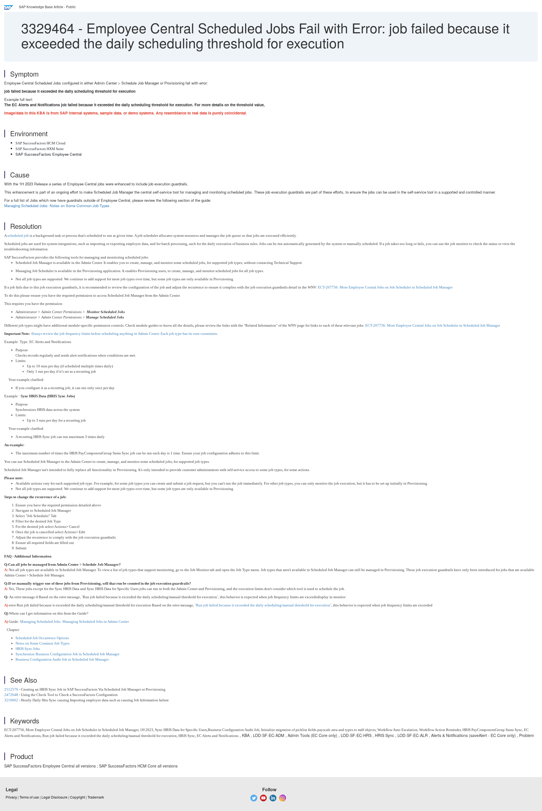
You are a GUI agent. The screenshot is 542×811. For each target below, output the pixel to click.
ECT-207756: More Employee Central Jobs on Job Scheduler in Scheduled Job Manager (385, 287)
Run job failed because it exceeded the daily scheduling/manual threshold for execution (263, 605)
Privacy (11, 797)
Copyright (77, 797)
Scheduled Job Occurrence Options (42, 638)
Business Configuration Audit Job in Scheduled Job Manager (62, 659)
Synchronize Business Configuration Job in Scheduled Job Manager (67, 654)
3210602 (11, 700)
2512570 (11, 689)
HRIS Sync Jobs (28, 649)
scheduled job (18, 235)
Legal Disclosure (54, 797)
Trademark (96, 797)
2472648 (11, 695)
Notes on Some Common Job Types (42, 643)
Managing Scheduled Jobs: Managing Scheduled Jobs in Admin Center (74, 621)
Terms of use (29, 797)
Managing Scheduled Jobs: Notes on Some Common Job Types (57, 205)
